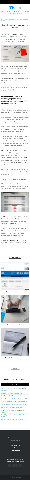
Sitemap (6, 437)
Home (2, 19)
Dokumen (6, 19)
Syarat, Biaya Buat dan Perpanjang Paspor (13, 404)
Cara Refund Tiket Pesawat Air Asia (11, 396)
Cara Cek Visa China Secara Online (11, 393)
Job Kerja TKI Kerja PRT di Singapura (12, 407)
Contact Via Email (16, 454)
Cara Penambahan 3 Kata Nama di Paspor (14, 402)
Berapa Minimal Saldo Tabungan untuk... (11, 357)
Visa (10, 19)
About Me (13, 437)
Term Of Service (21, 437)
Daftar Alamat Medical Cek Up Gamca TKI (14, 399)
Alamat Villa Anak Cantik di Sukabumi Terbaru (14, 419)
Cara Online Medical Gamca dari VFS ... (11, 324)
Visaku (15, 7)
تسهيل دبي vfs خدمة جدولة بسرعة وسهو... (10, 291)
